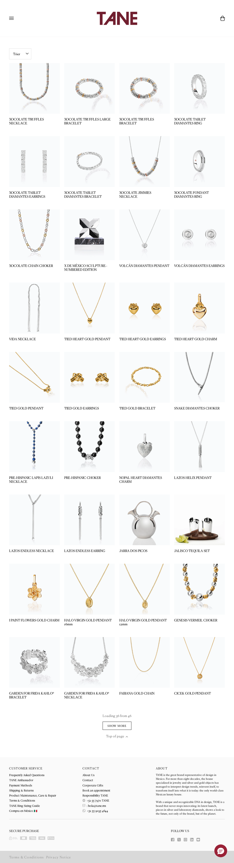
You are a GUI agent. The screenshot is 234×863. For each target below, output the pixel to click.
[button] (220, 850)
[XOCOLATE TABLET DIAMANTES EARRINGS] (34, 161)
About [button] (162, 768)
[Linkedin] (192, 840)
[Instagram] (185, 840)
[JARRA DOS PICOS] (144, 520)
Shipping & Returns (21, 790)
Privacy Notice (58, 857)
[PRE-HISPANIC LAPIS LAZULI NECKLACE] (34, 446)
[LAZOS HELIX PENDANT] (199, 446)
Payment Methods (20, 785)
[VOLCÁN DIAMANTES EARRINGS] (199, 234)
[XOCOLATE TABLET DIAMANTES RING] (199, 88)
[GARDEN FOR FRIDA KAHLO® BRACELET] (34, 662)
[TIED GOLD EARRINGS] (89, 377)
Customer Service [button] (26, 768)
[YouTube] (198, 840)
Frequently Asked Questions (26, 775)
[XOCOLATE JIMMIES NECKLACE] (144, 161)
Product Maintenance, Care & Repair (32, 795)
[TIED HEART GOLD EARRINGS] (144, 308)
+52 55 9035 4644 (97, 810)
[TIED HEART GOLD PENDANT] (89, 308)
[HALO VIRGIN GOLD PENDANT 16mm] (89, 589)
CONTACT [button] (90, 768)
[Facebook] (172, 840)
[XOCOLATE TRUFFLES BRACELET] (144, 88)
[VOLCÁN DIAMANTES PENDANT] (144, 234)
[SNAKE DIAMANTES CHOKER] (199, 377)
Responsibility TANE (95, 795)
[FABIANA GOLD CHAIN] (144, 662)
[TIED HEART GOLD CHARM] (199, 308)
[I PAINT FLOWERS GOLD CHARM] (34, 589)
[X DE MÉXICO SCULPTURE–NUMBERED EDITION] (89, 234)
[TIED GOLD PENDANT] (34, 377)
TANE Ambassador (21, 780)
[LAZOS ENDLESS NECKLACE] (34, 520)
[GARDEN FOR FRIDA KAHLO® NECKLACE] (89, 662)
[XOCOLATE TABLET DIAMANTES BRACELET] (89, 161)
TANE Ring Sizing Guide (24, 805)
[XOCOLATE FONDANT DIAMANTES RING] (199, 161)
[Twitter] (179, 840)
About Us (88, 775)
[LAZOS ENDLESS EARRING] (89, 520)
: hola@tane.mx (96, 805)
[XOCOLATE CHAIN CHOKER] (34, 234)
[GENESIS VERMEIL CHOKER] (199, 589)
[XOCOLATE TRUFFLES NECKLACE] (34, 88)
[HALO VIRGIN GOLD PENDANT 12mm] (144, 589)
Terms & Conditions (22, 800)
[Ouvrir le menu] (16, 18)
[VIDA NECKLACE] (34, 308)
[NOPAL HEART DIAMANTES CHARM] (144, 446)
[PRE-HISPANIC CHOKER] (89, 446)
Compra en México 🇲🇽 (23, 810)
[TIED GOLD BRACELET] (144, 377)
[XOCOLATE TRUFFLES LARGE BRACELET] (89, 88)
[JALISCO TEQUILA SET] (199, 520)
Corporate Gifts (92, 785)
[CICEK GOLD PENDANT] (199, 662)
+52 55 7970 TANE (97, 800)
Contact (87, 780)
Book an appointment (96, 790)
